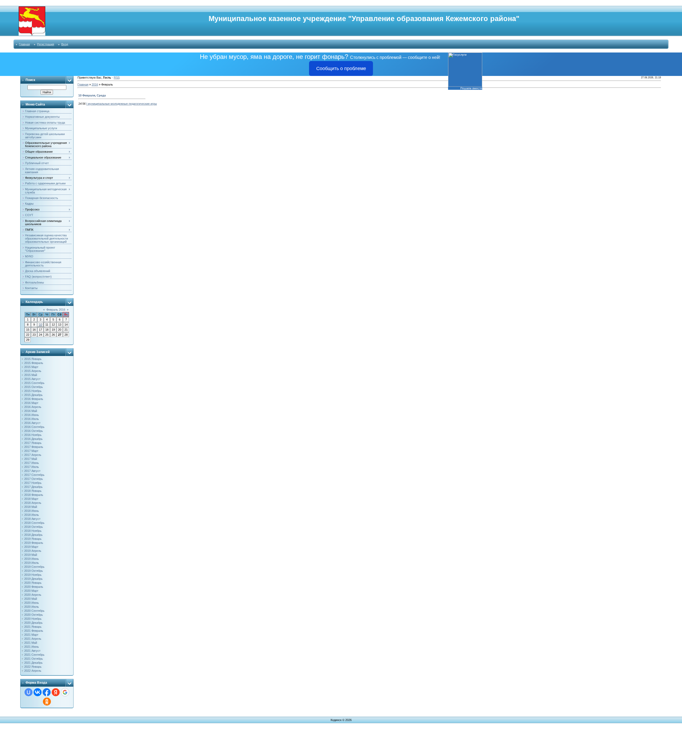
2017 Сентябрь (34, 474)
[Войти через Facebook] (47, 692)
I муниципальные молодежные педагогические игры (121, 103)
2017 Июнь (31, 462)
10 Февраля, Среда (92, 95)
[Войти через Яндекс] (56, 692)
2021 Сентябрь (34, 654)
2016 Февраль (33, 398)
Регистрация (45, 44)
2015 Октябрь (33, 386)
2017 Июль (31, 466)
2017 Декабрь (33, 486)
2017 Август (32, 470)
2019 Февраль (33, 542)
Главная (24, 44)
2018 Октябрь (33, 526)
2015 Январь (33, 359)
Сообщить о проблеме (341, 68)
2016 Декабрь (33, 438)
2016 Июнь (31, 414)
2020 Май (30, 598)
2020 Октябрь (33, 614)
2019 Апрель (32, 550)
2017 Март (31, 450)
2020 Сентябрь (34, 610)
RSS (117, 77)
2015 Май (30, 374)
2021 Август (32, 650)
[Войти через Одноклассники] (47, 702)
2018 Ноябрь (33, 530)
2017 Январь (33, 442)
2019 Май (30, 554)
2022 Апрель (32, 670)
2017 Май (30, 458)
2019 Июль (31, 562)
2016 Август (32, 422)
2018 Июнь (31, 510)
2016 (95, 84)
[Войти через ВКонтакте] (38, 692)
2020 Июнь (31, 602)
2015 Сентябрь (34, 382)
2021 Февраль (33, 630)
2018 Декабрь (33, 534)
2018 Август (32, 518)
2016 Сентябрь (34, 426)
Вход (64, 44)
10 (40, 324)
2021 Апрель (32, 638)
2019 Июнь (31, 558)
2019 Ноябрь (33, 574)
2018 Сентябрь (34, 522)
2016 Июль (31, 418)
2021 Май (30, 642)
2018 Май (30, 506)
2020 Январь (33, 582)
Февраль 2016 (55, 309)
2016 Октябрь (33, 430)
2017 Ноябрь (33, 482)
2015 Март (31, 366)
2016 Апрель (32, 406)
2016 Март (31, 402)
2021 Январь (33, 626)
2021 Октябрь (33, 658)
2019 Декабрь (33, 578)
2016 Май (30, 410)
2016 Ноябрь (33, 434)
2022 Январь (33, 666)
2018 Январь (33, 490)
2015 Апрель (32, 370)
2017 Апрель (32, 454)
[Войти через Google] (65, 692)
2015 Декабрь (33, 394)
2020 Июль (31, 606)
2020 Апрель (32, 594)
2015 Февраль (33, 363)
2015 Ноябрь (33, 390)
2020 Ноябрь (33, 618)
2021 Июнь (31, 646)
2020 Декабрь (33, 622)
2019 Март (31, 546)
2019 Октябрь (33, 570)
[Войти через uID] (29, 692)
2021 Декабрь (33, 662)
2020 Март (31, 590)
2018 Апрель (32, 502)
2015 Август (32, 378)
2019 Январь (33, 538)
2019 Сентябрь (34, 566)
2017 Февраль (33, 446)
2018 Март (31, 498)
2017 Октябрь (33, 478)
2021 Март (31, 634)
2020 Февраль (33, 586)
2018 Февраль (33, 494)
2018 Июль (31, 514)
